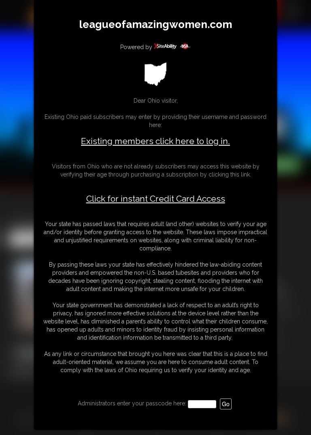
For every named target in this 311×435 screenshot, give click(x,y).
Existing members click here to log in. (155, 141)
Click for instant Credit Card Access (155, 199)
